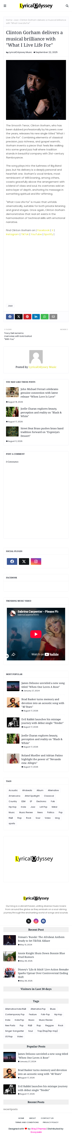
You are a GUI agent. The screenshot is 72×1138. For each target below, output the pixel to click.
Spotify (48, 234)
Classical (49, 795)
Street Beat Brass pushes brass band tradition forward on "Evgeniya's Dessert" (42, 432)
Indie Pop (19, 1020)
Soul (38, 817)
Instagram (12, 234)
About (32, 1118)
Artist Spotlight (32, 795)
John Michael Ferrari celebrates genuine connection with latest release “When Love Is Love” (39, 392)
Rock (28, 817)
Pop (60, 812)
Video (48, 817)
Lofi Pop (43, 806)
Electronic (41, 801)
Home (9, 20)
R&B (11, 817)
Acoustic (13, 790)
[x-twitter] (24, 561)
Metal (54, 806)
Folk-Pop (45, 1014)
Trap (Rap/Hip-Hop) (47, 1031)
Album (40, 790)
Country (13, 801)
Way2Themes (38, 1128)
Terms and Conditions (27, 1122)
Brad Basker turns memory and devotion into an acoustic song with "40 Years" (42, 703)
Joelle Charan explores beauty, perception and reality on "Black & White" (41, 412)
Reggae (49, 1025)
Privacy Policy (50, 1122)
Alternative (53, 790)
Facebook (43, 230)
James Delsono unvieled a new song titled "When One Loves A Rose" (43, 684)
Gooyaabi (36, 1132)
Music (12, 812)
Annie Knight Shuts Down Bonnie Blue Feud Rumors (41, 955)
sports (12, 823)
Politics (50, 812)
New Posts (10, 1025)
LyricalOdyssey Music (20, 52)
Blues (53, 1008)
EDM (23, 801)
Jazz (16, 20)
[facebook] (12, 561)
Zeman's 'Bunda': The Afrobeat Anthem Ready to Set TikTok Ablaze (41, 938)
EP (31, 801)
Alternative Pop (38, 1008)
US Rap (9, 1036)
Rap (19, 817)
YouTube (36, 234)
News (40, 812)
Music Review (26, 812)
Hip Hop (12, 806)
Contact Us (47, 1118)
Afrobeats (27, 790)
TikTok (25, 234)
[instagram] (36, 561)
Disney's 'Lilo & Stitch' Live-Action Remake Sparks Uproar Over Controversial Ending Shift (43, 973)
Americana (14, 795)
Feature (33, 1014)
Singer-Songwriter (14, 1031)
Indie (23, 806)
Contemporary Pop (14, 1014)
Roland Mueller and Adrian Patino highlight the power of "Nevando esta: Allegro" (42, 759)
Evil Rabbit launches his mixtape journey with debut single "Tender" (42, 721)
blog (57, 817)
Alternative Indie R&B (15, 1008)
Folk (53, 801)
